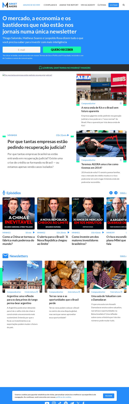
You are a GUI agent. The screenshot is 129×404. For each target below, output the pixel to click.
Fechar (108, 396)
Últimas (102, 5)
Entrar (114, 5)
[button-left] (111, 192)
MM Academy (88, 5)
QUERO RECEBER (62, 49)
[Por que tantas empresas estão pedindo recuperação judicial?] (27, 75)
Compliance (50, 5)
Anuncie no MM (31, 5)
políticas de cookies (63, 397)
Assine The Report (68, 5)
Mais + (123, 193)
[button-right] (116, 192)
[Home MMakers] (10, 5)
